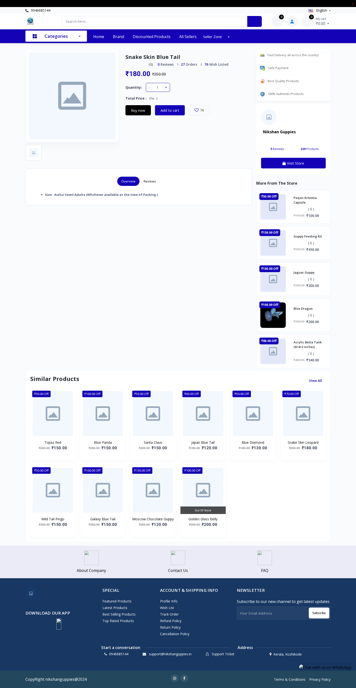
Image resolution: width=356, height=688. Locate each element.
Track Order (169, 614)
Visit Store (295, 163)
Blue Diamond (253, 442)
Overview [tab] (128, 181)
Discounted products (151, 36)
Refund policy (170, 620)
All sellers (188, 36)
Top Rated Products (118, 620)
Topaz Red (52, 442)
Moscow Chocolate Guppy (153, 519)
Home (98, 36)
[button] (58, 624)
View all (316, 380)
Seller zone (213, 36)
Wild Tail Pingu (52, 519)
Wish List (167, 607)
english (321, 10)
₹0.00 (321, 21)
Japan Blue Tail (203, 442)
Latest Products (114, 607)
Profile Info (169, 601)
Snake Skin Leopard (303, 442)
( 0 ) (311, 209)
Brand (118, 36)
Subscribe (319, 613)
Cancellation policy (174, 634)
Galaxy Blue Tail (102, 519)
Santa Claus (153, 442)
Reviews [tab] (150, 181)
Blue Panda (103, 442)
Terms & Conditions (289, 679)
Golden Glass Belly (202, 519)
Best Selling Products (119, 614)
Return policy (170, 627)
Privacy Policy (320, 679)
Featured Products (117, 601)
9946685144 (40, 10)
